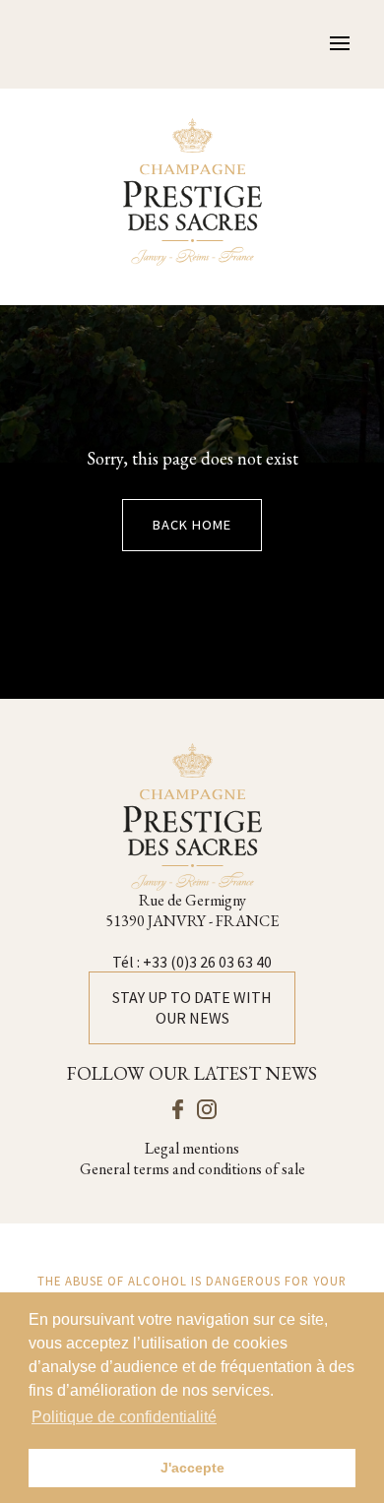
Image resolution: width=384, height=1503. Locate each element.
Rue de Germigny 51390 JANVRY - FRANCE (192, 911)
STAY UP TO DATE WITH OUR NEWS (192, 1007)
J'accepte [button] (192, 1467)
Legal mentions (192, 1149)
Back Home (192, 524)
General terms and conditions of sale (192, 1169)
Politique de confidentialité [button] (124, 1417)
